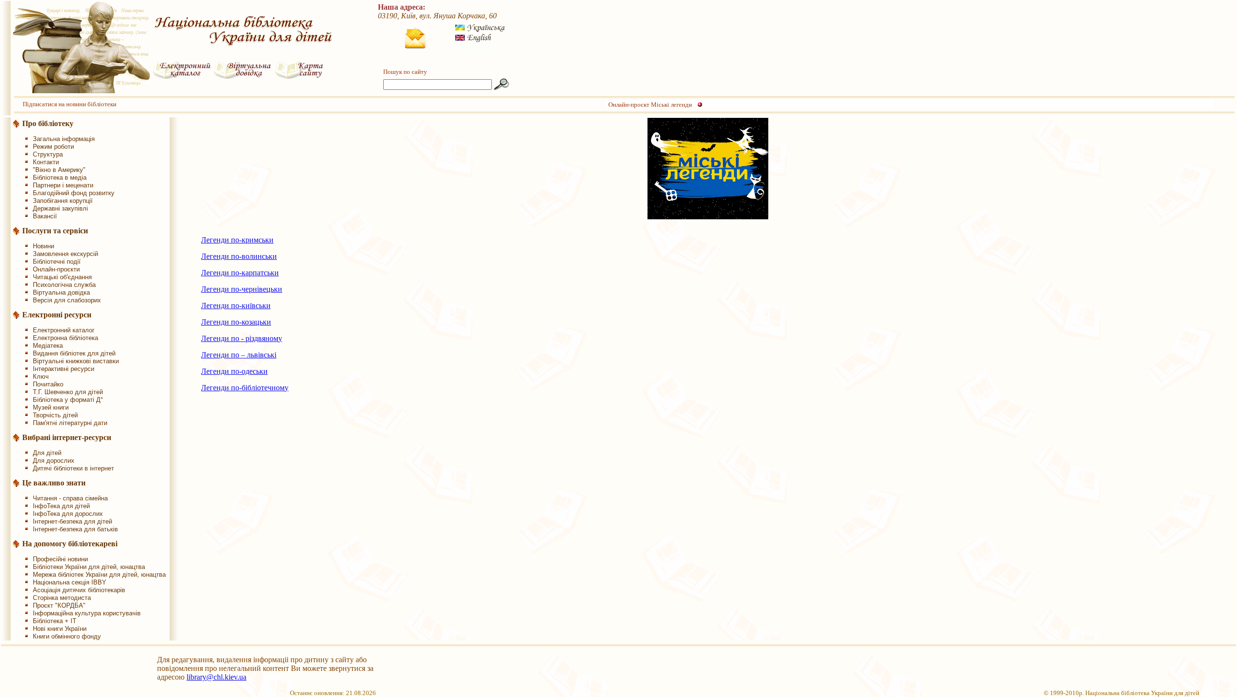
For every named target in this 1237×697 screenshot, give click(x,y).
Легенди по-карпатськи (240, 273)
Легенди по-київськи (236, 305)
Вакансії (45, 216)
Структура (48, 154)
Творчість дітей (55, 415)
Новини (43, 246)
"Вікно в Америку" (59, 169)
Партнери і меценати (63, 185)
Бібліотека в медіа (59, 177)
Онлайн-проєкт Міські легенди (650, 104)
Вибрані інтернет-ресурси (66, 437)
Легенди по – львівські (238, 355)
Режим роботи (53, 146)
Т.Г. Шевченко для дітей (68, 392)
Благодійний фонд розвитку (74, 193)
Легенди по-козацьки (236, 322)
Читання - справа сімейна (70, 498)
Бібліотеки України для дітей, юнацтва (89, 566)
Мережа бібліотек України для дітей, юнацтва (99, 574)
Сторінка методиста (62, 597)
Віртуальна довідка (61, 292)
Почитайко (48, 384)
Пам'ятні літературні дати (70, 423)
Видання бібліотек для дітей (74, 353)
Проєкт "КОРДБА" (59, 605)
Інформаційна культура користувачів (87, 613)
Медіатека (48, 345)
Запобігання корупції (63, 200)
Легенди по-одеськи (234, 371)
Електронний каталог (64, 330)
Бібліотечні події (57, 261)
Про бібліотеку (47, 123)
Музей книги (51, 407)
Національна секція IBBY (69, 582)
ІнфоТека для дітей (61, 506)
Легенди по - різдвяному (241, 338)
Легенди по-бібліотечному (244, 388)
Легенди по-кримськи (237, 240)
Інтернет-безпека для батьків (75, 529)
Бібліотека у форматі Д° (68, 399)
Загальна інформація (64, 138)
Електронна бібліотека (65, 337)
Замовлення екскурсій (65, 253)
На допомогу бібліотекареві (69, 544)
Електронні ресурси (56, 315)
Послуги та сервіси (55, 231)
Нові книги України (59, 628)
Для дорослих (53, 460)
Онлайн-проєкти (56, 269)
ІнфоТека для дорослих (68, 513)
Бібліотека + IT (54, 621)
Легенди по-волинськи (239, 256)
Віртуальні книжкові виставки (76, 361)
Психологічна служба (64, 284)
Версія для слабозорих (67, 300)
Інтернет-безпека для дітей (72, 521)
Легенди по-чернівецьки (241, 289)
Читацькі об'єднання (62, 277)
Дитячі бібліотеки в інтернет (73, 468)
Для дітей (47, 452)
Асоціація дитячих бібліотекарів (79, 590)
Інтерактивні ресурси (63, 368)
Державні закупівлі (60, 208)
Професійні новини (60, 559)
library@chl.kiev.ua (216, 677)
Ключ (41, 376)
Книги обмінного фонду (67, 636)
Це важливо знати (54, 483)
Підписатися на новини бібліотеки (69, 104)
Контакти (46, 162)
